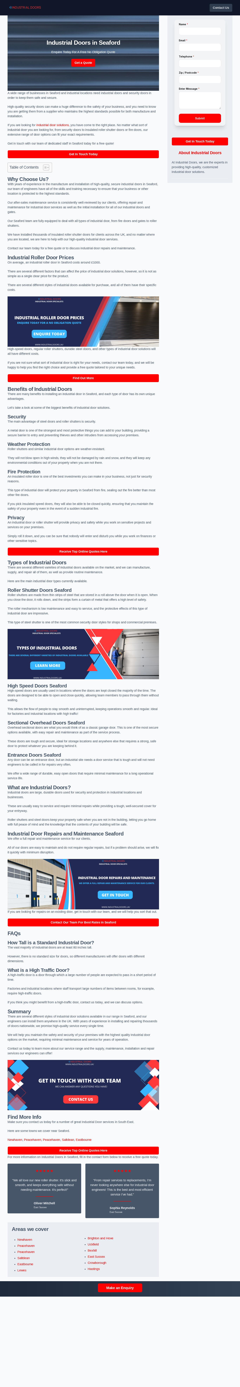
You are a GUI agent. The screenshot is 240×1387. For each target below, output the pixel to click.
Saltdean (68, 1140)
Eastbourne (84, 1140)
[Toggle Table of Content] (44, 167)
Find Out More (83, 378)
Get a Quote (83, 62)
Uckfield (93, 1244)
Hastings (94, 1269)
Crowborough (97, 1263)
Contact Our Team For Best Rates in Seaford (83, 922)
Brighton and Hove (100, 1238)
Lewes (21, 1270)
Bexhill (92, 1250)
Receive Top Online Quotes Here (83, 551)
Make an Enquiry (120, 1288)
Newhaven (15, 1140)
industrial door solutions (52, 125)
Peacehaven (32, 1140)
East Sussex (96, 1256)
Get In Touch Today (83, 154)
